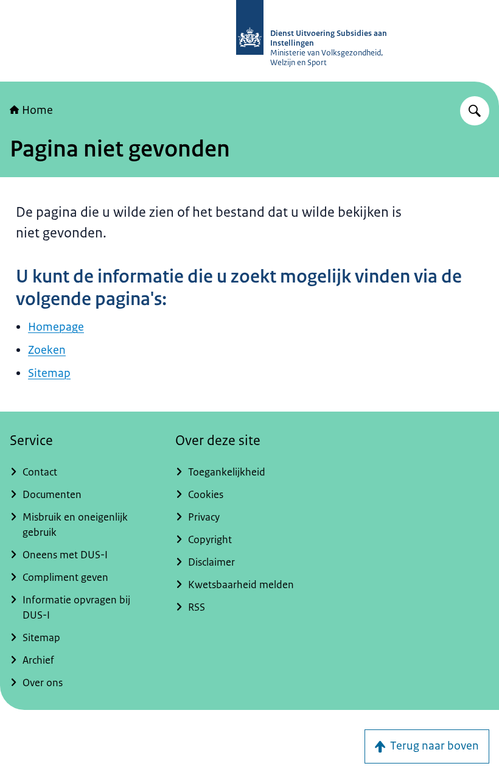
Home (37, 110)
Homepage (56, 327)
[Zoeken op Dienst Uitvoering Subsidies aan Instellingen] (474, 110)
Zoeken (47, 350)
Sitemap (49, 373)
